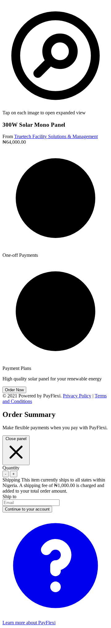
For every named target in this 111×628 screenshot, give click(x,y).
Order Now (14, 390)
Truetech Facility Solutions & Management (56, 136)
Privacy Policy (77, 395)
